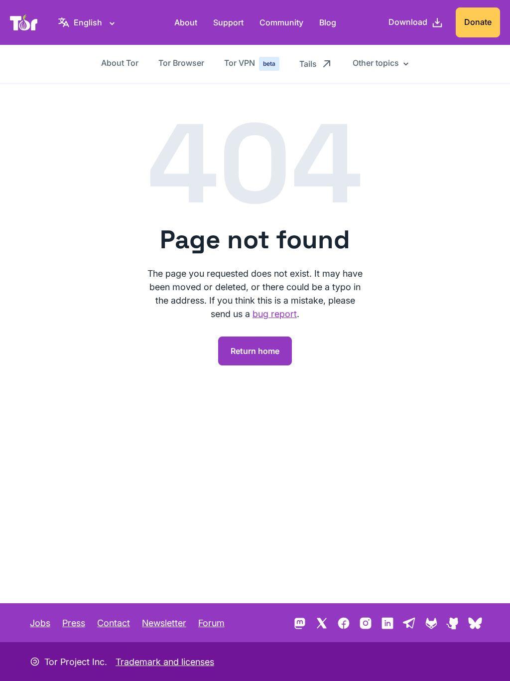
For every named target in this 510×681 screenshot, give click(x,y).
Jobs (40, 623)
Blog (327, 22)
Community (281, 22)
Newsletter (164, 623)
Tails (308, 64)
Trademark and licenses (165, 662)
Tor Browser (181, 63)
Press (73, 623)
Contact (113, 623)
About (185, 22)
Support (228, 22)
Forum (211, 623)
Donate (478, 22)
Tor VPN (249, 63)
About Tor (119, 63)
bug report (275, 314)
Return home (255, 351)
